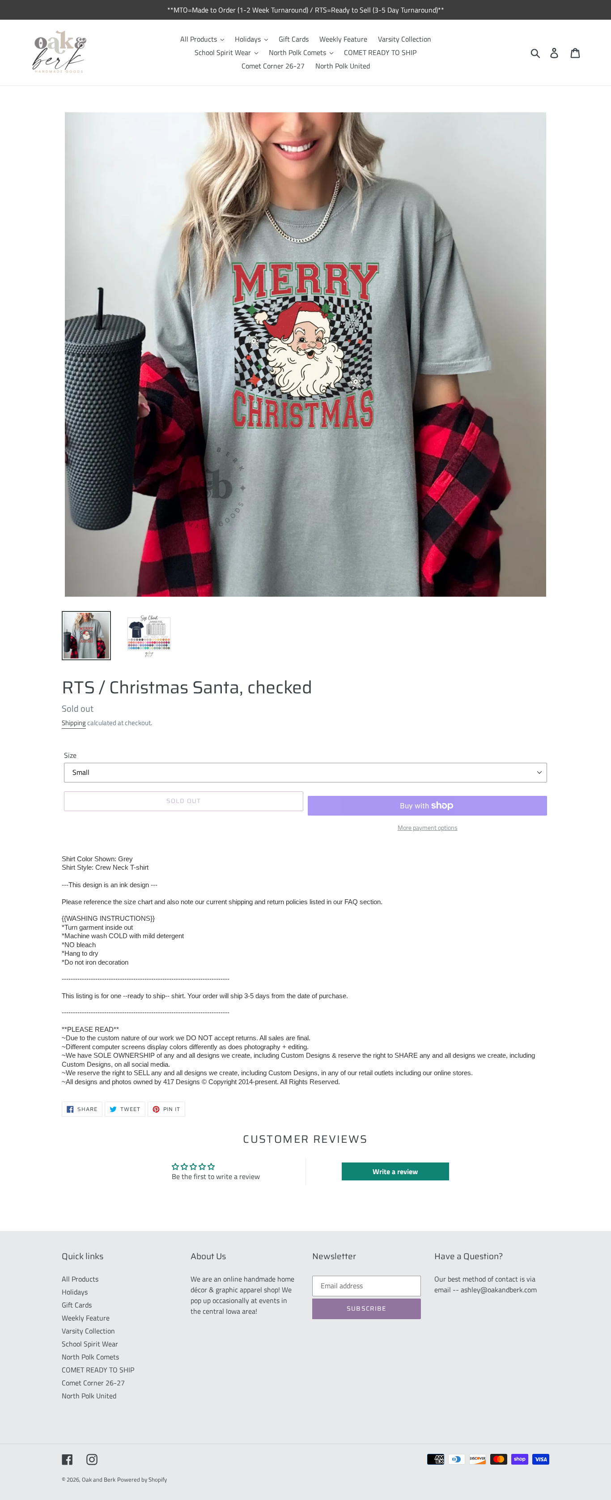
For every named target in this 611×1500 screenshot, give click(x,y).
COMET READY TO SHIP (98, 1369)
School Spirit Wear (90, 1343)
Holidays (75, 1291)
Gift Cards (77, 1304)
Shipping (74, 723)
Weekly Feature (86, 1317)
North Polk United (89, 1395)
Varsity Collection (88, 1330)
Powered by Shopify (142, 1479)
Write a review (395, 1171)
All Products (80, 1279)
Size (70, 755)
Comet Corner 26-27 (93, 1382)
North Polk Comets (90, 1356)
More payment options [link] (428, 827)
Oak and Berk (98, 1479)
